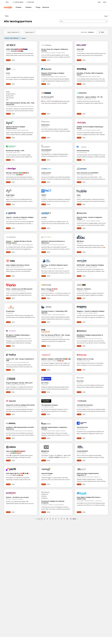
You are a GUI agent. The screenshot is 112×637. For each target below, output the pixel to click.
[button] (106, 16)
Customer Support (19, 2)
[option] (12, 32)
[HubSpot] (8, 7)
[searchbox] (83, 21)
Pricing (38, 7)
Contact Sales (31, 2)
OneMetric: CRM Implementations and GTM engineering (20, 428)
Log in (99, 2)
